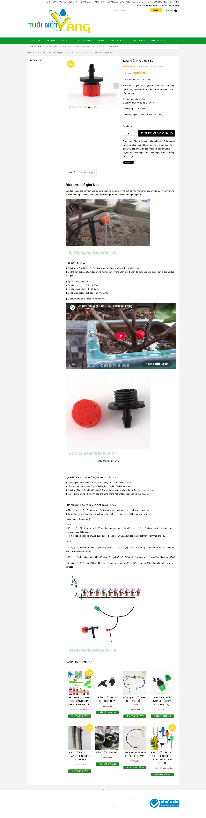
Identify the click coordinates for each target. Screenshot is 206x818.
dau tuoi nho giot (137, 152)
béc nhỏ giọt (158, 145)
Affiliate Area (70, 794)
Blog (80, 794)
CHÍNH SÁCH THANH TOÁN (92, 2)
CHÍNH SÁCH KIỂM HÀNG (147, 6)
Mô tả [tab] (72, 172)
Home (29, 53)
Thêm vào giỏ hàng (158, 133)
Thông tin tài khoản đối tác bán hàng (96, 813)
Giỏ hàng (63, 809)
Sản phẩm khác (140, 145)
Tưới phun (67, 46)
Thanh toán (141, 809)
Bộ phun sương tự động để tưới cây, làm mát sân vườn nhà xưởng (113, 794)
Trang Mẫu (119, 813)
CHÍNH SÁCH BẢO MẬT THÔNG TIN (62, 2)
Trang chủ (35, 41)
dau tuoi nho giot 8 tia (155, 152)
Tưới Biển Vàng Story (136, 813)
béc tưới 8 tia (138, 149)
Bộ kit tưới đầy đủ (52, 46)
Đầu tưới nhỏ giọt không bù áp (79, 53)
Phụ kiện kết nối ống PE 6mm (103, 809)
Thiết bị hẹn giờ (118, 41)
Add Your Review (157, 66)
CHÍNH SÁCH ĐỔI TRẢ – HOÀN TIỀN (163, 2)
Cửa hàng (118, 806)
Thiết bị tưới (158, 41)
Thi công (51, 41)
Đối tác (141, 806)
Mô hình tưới (85, 41)
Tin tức (101, 41)
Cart (172, 11)
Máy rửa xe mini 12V (79, 809)
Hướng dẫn (67, 41)
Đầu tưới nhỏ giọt (82, 46)
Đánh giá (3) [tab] (87, 172)
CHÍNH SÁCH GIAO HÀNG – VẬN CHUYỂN (126, 2)
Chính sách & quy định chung (86, 798)
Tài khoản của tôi (126, 809)
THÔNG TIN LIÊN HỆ (170, 6)
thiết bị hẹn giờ (139, 563)
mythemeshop (41, 804)
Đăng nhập (130, 806)
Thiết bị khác (139, 41)
